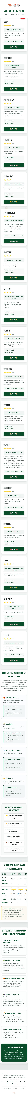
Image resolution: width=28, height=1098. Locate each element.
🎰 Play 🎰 (14, 47)
